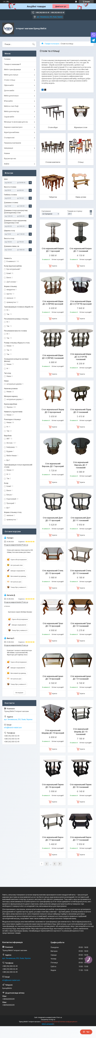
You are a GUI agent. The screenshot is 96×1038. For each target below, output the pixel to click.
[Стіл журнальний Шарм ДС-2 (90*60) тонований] (53, 338)
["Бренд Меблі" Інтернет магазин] (8, 28)
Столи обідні (53, 127)
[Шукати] (33, 44)
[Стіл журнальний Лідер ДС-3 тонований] (81, 393)
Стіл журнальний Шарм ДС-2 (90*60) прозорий (52, 302)
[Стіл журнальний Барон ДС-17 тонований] (81, 821)
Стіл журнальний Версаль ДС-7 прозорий (53, 465)
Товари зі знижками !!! (12, 64)
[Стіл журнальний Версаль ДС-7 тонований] (81, 446)
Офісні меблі (9, 85)
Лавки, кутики (80, 197)
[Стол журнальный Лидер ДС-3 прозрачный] (53, 393)
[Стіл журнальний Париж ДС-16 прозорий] (53, 768)
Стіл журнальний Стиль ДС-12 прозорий (52, 571)
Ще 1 (8, 460)
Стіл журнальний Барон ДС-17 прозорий (52, 838)
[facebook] (43, 90)
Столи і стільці (9, 80)
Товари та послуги (52, 44)
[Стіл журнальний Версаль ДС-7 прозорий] (53, 446)
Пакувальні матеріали (12, 143)
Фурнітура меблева (11, 132)
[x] (45, 90)
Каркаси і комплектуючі (13, 127)
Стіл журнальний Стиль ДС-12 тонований (80, 571)
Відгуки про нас (10, 158)
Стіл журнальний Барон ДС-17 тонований (80, 838)
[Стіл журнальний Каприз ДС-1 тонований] (81, 232)
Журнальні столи (80, 127)
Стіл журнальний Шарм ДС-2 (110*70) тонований (80, 356)
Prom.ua (59, 1017)
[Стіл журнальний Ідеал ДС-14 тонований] (81, 660)
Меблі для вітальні (11, 96)
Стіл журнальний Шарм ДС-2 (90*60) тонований (53, 356)
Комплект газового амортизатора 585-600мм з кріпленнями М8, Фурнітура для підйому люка (19, 653)
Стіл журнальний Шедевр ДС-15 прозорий (53, 731)
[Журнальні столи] (81, 111)
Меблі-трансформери (12, 69)
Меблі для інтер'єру (11, 111)
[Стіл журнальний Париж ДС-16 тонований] (81, 768)
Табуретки (53, 197)
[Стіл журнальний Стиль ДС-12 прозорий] (53, 555)
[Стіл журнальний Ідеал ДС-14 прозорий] (53, 660)
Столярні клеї (9, 138)
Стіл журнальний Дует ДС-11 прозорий (53, 519)
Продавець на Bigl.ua (48, 1019)
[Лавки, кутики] (81, 181)
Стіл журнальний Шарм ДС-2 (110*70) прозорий (81, 302)
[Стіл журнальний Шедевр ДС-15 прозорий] (53, 713)
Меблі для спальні (11, 75)
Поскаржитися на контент (49, 1022)
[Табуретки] (53, 181)
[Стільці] (81, 146)
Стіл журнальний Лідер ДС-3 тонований (80, 410)
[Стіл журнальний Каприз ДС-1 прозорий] (53, 232)
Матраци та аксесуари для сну (16, 122)
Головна (7, 59)
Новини (7, 153)
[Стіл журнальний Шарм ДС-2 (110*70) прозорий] (81, 285)
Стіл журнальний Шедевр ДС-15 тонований (80, 731)
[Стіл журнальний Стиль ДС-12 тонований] (81, 555)
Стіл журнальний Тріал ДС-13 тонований (81, 624)
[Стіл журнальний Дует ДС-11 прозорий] (53, 502)
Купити (54, 266)
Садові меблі (9, 117)
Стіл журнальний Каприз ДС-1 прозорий (53, 249)
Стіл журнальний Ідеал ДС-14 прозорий (53, 677)
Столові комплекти (53, 162)
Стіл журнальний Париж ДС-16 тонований (80, 785)
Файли (6, 164)
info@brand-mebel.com (13, 727)
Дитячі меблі (9, 90)
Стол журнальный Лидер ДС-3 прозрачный (53, 410)
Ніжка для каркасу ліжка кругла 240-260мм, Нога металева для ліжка (20, 551)
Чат (87, 1032)
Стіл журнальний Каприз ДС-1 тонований (81, 249)
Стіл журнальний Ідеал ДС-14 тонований (80, 677)
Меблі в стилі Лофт (11, 106)
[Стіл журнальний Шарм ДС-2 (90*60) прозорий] (53, 285)
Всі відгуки (19, 692)
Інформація (8, 148)
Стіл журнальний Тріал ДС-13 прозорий (53, 624)
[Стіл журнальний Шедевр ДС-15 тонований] (81, 713)
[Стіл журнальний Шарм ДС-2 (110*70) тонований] (81, 338)
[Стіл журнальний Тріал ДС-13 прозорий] (53, 607)
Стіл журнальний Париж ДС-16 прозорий (53, 785)
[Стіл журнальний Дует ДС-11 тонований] (81, 502)
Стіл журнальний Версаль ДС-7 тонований (80, 465)
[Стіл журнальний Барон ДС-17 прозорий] (53, 821)
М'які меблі (8, 101)
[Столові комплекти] (53, 146)
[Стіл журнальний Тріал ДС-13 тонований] (81, 607)
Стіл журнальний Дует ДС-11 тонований (81, 519)
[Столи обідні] (53, 111)
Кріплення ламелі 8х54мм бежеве (20, 612)
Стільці (80, 162)
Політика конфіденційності (68, 1022)
